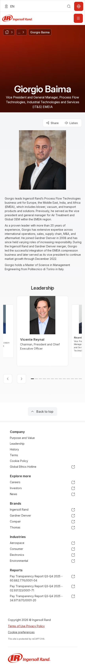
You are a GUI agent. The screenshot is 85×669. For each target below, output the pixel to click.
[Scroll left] (7, 378)
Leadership (17, 443)
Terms (14, 455)
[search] (68, 6)
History (14, 449)
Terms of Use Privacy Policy (26, 626)
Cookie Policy (19, 461)
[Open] (78, 18)
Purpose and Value (22, 438)
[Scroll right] (21, 378)
